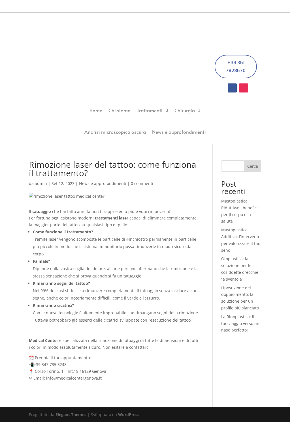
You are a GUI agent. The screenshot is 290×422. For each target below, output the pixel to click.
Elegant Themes (71, 414)
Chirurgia (184, 110)
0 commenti (142, 183)
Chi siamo (119, 110)
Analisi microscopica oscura (115, 131)
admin (41, 183)
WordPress (128, 414)
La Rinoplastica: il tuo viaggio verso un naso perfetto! (240, 323)
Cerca (252, 166)
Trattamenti (150, 110)
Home (95, 110)
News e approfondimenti (179, 131)
